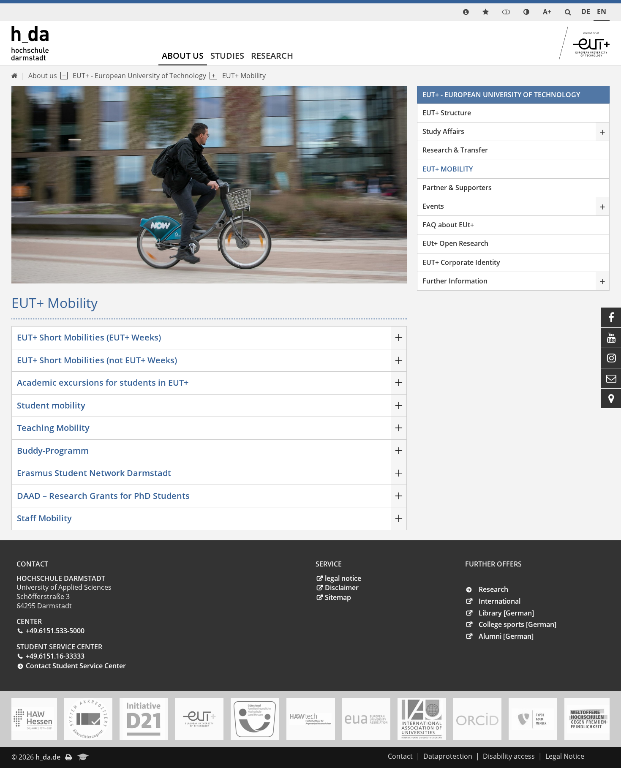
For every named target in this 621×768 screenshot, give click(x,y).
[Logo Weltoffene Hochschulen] (588, 719)
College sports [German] (517, 624)
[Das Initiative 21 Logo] (144, 719)
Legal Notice (564, 756)
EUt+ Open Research (455, 243)
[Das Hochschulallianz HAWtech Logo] (310, 719)
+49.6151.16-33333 (55, 656)
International (499, 601)
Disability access (509, 756)
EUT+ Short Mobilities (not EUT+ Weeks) (97, 360)
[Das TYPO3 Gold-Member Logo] (533, 719)
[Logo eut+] (199, 719)
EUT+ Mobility (244, 75)
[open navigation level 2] (211, 76)
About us (183, 55)
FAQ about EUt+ (448, 224)
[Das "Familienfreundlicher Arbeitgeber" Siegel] (255, 719)
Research (272, 55)
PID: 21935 (111, 757)
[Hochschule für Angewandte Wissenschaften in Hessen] (32, 719)
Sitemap (338, 597)
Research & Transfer (455, 150)
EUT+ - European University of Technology (139, 75)
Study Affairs (443, 131)
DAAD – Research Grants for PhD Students (103, 495)
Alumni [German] (506, 636)
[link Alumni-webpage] (83, 757)
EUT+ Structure (446, 112)
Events (433, 206)
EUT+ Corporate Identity (461, 262)
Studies (227, 55)
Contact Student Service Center (76, 665)
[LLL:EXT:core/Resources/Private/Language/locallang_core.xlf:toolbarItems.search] (568, 12)
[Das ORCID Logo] (477, 719)
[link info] (466, 12)
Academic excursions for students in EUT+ (102, 382)
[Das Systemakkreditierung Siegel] (88, 719)
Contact (400, 756)
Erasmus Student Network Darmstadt (94, 473)
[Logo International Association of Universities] (421, 719)
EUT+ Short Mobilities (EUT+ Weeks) (89, 337)
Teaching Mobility (53, 427)
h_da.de (47, 757)
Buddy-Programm (53, 450)
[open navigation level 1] (62, 76)
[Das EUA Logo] (366, 719)
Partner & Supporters (457, 187)
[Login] (506, 12)
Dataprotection (447, 756)
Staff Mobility (44, 518)
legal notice (343, 578)
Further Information (455, 281)
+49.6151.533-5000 (55, 630)
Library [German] (506, 613)
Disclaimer (342, 587)
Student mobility (51, 405)
